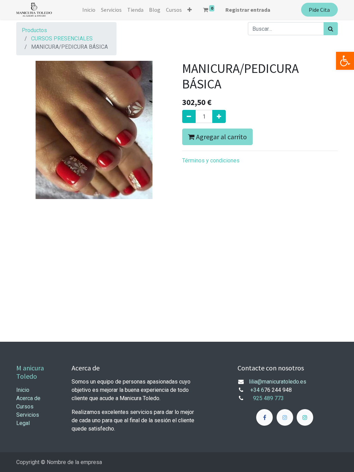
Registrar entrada (247, 9)
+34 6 (257, 390)
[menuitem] (89, 10)
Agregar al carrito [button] (221, 136)
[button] (190, 10)
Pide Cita (319, 9)
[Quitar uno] (189, 116)
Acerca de (28, 398)
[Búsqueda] (331, 28)
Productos (34, 30)
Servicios (27, 415)
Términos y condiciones (211, 160)
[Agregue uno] (219, 116)
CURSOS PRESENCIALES (62, 38)
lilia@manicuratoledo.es (277, 381)
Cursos (25, 406)
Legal (23, 423)
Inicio (22, 390)
